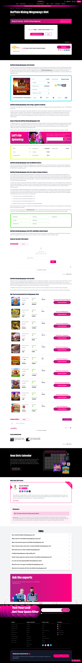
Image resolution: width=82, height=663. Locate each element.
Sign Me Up (66, 139)
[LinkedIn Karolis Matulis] (22, 491)
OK (61, 655)
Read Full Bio (15, 500)
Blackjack (28, 630)
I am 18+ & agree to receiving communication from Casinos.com (56, 141)
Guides (43, 632)
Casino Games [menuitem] (31, 3)
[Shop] (65, 1)
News (43, 634)
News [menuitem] (48, 3)
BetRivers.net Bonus (16, 51)
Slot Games (28, 624)
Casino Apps (13, 634)
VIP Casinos (13, 630)
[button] (36, 253)
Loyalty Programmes (14, 636)
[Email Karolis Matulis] (20, 491)
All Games (28, 628)
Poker (27, 634)
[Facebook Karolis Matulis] (27, 491)
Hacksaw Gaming (29, 644)
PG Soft (28, 642)
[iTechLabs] (41, 97)
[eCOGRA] (35, 97)
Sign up (42, 251)
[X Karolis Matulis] (30, 491)
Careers (43, 628)
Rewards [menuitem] (63, 3)
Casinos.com (12, 8)
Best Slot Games (18, 8)
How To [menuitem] (51, 3)
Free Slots (28, 626)
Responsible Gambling (45, 630)
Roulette (28, 632)
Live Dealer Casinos (14, 632)
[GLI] (53, 97)
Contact (43, 626)
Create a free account (37, 34)
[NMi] (66, 97)
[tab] (13, 428)
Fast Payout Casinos (14, 638)
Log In (48, 34)
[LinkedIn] (43, 645)
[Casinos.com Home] (41, 1)
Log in (39, 251)
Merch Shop (44, 642)
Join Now (64, 610)
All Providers (29, 638)
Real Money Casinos (14, 626)
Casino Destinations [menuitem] (40, 3)
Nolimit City (28, 646)
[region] (41, 259)
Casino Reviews (13, 640)
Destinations (44, 636)
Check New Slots (16, 469)
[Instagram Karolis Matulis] (25, 491)
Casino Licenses (13, 642)
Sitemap (43, 640)
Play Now (63, 47)
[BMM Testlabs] (60, 97)
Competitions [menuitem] (57, 3)
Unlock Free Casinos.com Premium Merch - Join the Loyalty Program (27, 5)
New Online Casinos (14, 628)
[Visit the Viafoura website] (69, 274)
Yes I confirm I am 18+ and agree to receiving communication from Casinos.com (52, 613)
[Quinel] (47, 97)
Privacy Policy (16, 658)
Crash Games (29, 636)
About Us (43, 624)
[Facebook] (51, 645)
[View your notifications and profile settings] (70, 267)
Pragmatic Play (29, 640)
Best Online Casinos (14, 624)
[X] (48, 645)
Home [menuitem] (17, 3)
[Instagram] (46, 645)
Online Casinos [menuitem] (23, 3)
